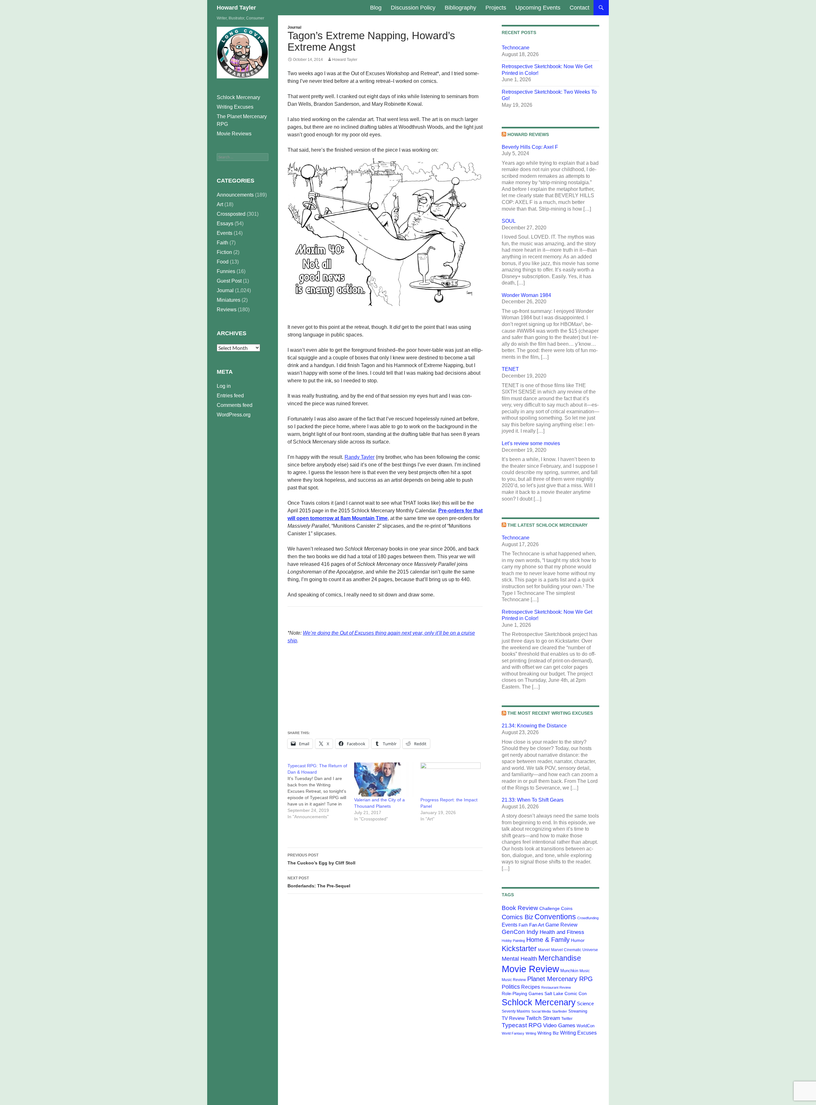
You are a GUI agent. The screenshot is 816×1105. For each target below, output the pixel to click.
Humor (578, 940)
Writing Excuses (578, 1033)
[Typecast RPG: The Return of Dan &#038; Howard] (321, 791)
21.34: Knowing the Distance (534, 725)
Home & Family (548, 939)
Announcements (235, 195)
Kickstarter (519, 948)
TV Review (513, 1018)
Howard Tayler (236, 7)
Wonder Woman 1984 (526, 295)
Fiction (224, 252)
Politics (511, 987)
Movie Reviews (234, 133)
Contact (579, 7)
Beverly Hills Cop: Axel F (530, 147)
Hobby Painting (513, 940)
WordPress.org (234, 414)
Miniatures (228, 300)
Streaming (577, 1011)
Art (220, 204)
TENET (510, 369)
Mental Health (519, 959)
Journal (294, 27)
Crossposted (231, 214)
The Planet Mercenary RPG (242, 120)
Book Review (520, 908)
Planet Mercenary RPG (560, 978)
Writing (531, 1033)
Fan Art (536, 925)
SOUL (509, 221)
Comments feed (234, 405)
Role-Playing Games (522, 993)
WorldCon (585, 1025)
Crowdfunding (588, 918)
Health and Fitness (562, 932)
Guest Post (229, 281)
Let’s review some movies (531, 443)
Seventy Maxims (516, 1011)
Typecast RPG (522, 1025)
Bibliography (460, 7)
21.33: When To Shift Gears (533, 800)
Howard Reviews (528, 134)
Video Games (559, 1025)
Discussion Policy (413, 7)
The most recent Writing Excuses (550, 713)
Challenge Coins (555, 908)
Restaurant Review (556, 987)
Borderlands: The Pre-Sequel (319, 882)
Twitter (566, 1018)
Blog (376, 7)
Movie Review (530, 969)
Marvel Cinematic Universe (574, 950)
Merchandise (559, 958)
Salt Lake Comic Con (565, 993)
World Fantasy (513, 1033)
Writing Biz (548, 1033)
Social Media (541, 1011)
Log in (224, 386)
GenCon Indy (520, 931)
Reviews (227, 309)
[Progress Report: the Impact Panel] (450, 779)
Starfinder (559, 1011)
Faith (523, 925)
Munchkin (569, 970)
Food (223, 261)
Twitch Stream (543, 1018)
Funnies (226, 271)
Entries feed (230, 395)
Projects (495, 7)
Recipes (530, 987)
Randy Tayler (360, 457)
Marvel (544, 950)
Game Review (561, 925)
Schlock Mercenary (539, 1002)
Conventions (555, 917)
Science (585, 1003)
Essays (225, 223)
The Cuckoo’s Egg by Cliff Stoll (321, 859)
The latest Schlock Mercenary (547, 525)
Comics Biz (517, 917)
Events (509, 925)
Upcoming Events (537, 7)
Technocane (515, 47)
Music (584, 971)
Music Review (514, 980)
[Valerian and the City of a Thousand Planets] (384, 779)
